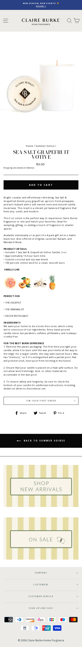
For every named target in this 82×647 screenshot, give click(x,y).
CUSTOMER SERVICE (41, 596)
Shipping (8, 167)
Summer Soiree (45, 145)
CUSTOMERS (40, 584)
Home (29, 145)
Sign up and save (41, 608)
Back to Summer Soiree (43, 440)
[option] (41, 5)
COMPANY (41, 573)
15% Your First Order (41, 401)
